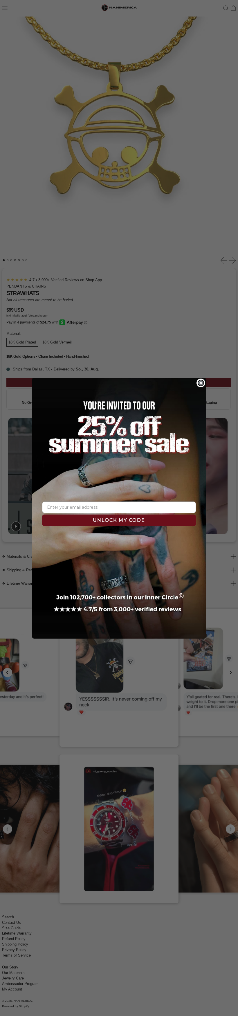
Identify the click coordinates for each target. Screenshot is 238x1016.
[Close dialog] (201, 383)
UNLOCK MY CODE (119, 520)
